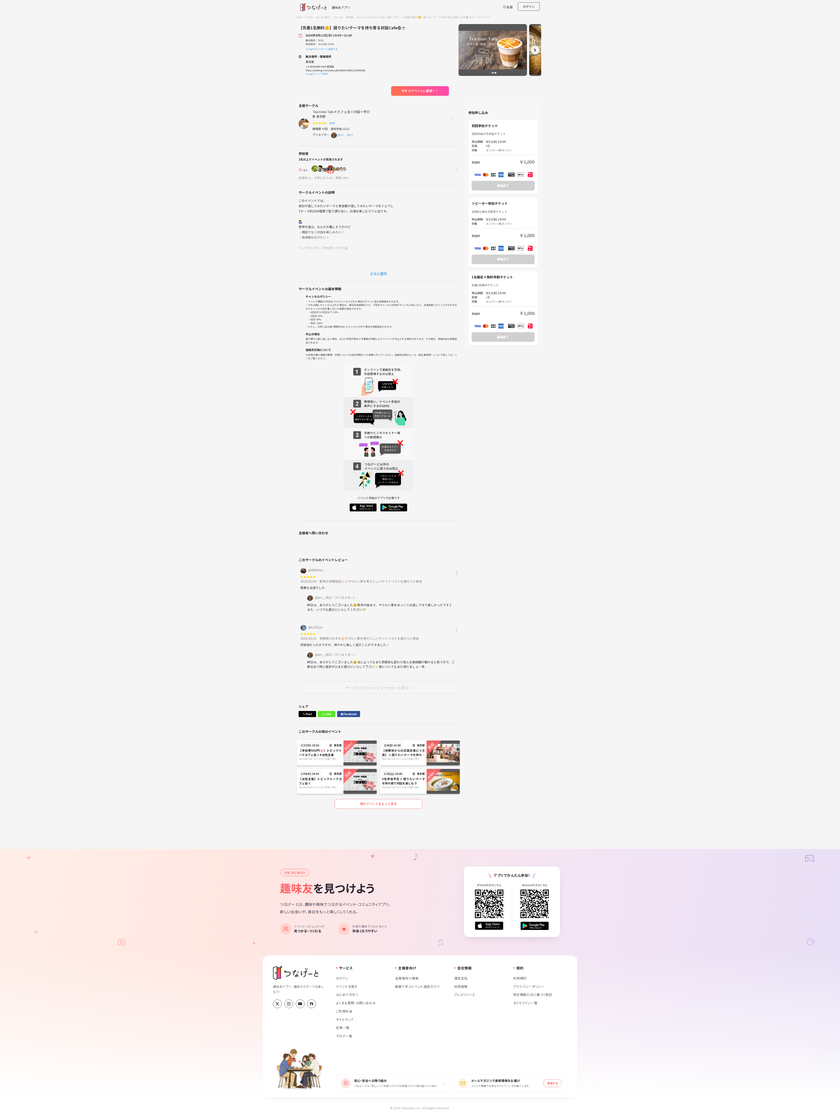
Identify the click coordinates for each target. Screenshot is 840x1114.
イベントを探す (347, 986)
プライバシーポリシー (528, 986)
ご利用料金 (344, 1011)
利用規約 (520, 978)
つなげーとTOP (304, 17)
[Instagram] (288, 1003)
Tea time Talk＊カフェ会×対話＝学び (377, 17)
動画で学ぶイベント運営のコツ (417, 986)
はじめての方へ (347, 994)
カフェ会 (338, 17)
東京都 (349, 17)
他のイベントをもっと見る (378, 803)
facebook (350, 714)
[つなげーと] (295, 973)
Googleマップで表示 (317, 73)
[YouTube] (300, 1003)
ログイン (528, 6)
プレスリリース (464, 994)
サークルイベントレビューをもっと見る (376, 687)
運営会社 (461, 978)
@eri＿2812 (345, 135)
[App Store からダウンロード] (489, 926)
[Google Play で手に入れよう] (534, 926)
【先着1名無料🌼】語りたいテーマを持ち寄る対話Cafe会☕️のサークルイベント (446, 17)
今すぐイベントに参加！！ (420, 91)
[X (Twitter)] (277, 1003)
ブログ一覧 (344, 1036)
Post (308, 714)
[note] (311, 1003)
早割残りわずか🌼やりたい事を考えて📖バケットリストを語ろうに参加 (369, 638)
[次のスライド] (535, 50)
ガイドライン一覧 (525, 1003)
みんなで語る (322, 17)
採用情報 (461, 986)
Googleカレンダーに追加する (322, 49)
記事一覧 (343, 1027)
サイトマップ (345, 1019)
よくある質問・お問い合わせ (356, 1003)
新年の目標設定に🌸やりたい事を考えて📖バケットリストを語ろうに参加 (371, 581)
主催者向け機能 (407, 978)
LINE (328, 714)
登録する (552, 1083)
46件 (332, 123)
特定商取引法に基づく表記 (532, 994)
